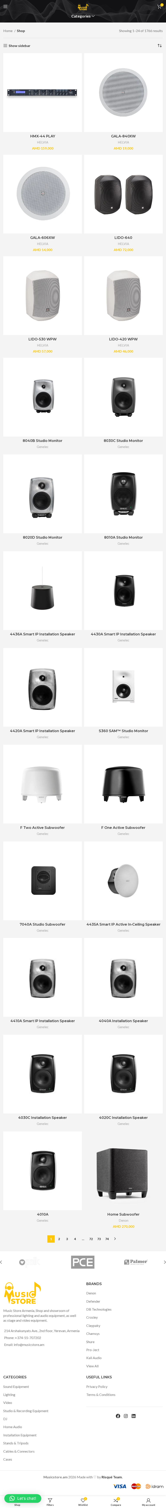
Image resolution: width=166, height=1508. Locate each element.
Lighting (9, 1394)
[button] (22, 1498)
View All (92, 1366)
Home (8, 31)
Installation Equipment (20, 1435)
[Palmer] (135, 1262)
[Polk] (29, 1262)
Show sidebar (19, 46)
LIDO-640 (123, 238)
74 (107, 1239)
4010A (42, 1214)
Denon (123, 1220)
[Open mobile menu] (5, 6)
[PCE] (82, 1262)
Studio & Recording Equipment (25, 1411)
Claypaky (93, 1325)
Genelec (42, 447)
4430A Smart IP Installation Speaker (123, 634)
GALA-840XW (123, 136)
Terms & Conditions (100, 1394)
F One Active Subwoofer (123, 828)
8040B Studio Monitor (42, 441)
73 (99, 1239)
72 (91, 1239)
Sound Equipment (16, 1386)
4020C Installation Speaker (123, 1118)
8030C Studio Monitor (123, 441)
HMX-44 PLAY (42, 136)
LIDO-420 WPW (123, 339)
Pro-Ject (92, 1350)
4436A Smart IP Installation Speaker (42, 634)
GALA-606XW (42, 238)
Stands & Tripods (16, 1443)
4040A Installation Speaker (123, 1021)
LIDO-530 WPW (43, 339)
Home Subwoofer (123, 1214)
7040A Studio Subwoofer (42, 924)
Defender (93, 1301)
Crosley (92, 1317)
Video (7, 1402)
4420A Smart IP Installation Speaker (42, 731)
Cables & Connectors (19, 1451)
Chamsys (93, 1333)
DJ (5, 1419)
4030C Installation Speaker (42, 1118)
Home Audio (12, 1427)
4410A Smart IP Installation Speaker (42, 1021)
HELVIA (42, 142)
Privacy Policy (96, 1386)
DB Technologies (99, 1309)
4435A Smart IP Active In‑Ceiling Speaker (123, 924)
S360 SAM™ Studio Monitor (123, 731)
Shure (90, 1342)
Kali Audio (94, 1358)
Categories (81, 16)
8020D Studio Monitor (42, 537)
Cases (7, 1459)
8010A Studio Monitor (123, 537)
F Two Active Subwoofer (42, 828)
